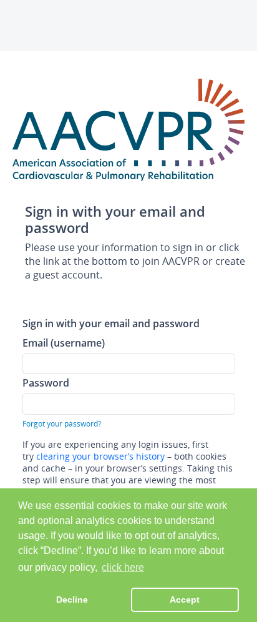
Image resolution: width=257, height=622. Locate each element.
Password (45, 382)
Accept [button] (185, 600)
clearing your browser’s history (100, 456)
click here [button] (123, 567)
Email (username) (63, 342)
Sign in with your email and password (111, 323)
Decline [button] (72, 600)
